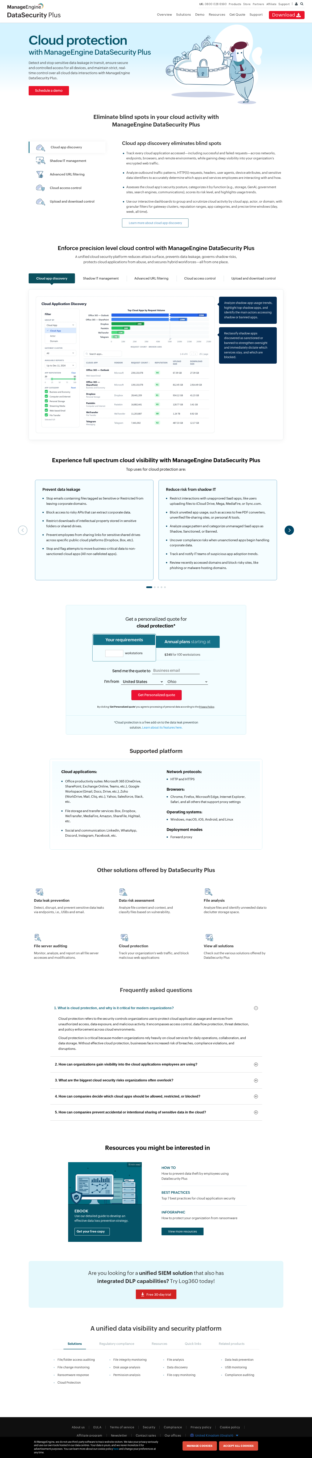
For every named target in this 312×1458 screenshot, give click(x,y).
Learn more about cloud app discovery (155, 223)
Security (149, 1427)
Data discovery (177, 1367)
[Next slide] (289, 530)
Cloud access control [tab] (200, 278)
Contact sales (146, 1435)
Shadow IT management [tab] (101, 278)
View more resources (182, 1231)
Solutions (183, 14)
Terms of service (122, 1427)
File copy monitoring (181, 1375)
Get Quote (237, 14)
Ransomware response (73, 1375)
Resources (217, 14)
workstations (133, 653)
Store (247, 4)
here (116, 1448)
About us (78, 1427)
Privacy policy (201, 1427)
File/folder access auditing (76, 1359)
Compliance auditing (239, 1375)
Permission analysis (127, 1375)
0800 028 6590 (213, 4)
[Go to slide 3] (158, 587)
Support (256, 14)
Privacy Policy (206, 706)
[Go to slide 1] (149, 587)
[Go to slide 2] (155, 587)
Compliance (173, 1427)
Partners (258, 4)
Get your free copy (91, 1231)
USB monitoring (236, 1367)
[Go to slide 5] (165, 587)
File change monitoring (74, 1367)
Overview (164, 14)
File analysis (175, 1359)
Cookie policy (230, 1427)
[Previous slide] (22, 530)
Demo (200, 14)
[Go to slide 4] (161, 587)
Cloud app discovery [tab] (51, 278)
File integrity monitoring (130, 1359)
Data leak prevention (239, 1359)
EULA (97, 1427)
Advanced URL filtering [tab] (151, 278)
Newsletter (119, 1435)
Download (283, 15)
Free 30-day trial (158, 1294)
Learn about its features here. (162, 727)
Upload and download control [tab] (253, 278)
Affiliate (271, 4)
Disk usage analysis (126, 1367)
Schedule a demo (49, 91)
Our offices (173, 1435)
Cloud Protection (69, 1382)
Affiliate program (89, 1435)
